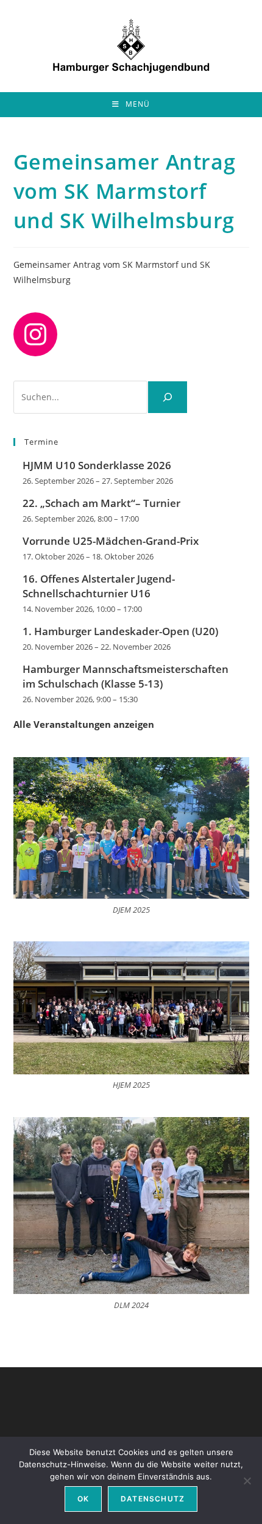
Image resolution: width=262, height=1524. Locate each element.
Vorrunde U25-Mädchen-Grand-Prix (111, 541)
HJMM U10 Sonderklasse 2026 (97, 465)
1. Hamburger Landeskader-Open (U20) (120, 631)
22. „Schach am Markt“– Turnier (101, 503)
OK (83, 1498)
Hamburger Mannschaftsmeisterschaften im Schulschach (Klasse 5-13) (125, 676)
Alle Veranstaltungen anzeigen (83, 724)
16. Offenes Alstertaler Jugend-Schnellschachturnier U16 (99, 586)
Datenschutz (153, 1498)
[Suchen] (167, 397)
